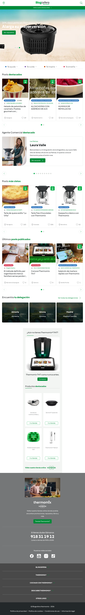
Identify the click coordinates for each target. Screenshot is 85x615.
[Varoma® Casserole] (51, 402)
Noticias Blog (9, 265)
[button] (81, 3)
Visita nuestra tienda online (41, 7)
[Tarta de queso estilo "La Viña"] (15, 197)
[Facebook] (31, 556)
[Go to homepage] (42, 3)
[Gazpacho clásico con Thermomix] (70, 197)
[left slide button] (4, 48)
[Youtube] (39, 556)
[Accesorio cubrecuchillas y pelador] (33, 402)
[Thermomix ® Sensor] (51, 437)
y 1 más (19, 100)
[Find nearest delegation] (3, 3)
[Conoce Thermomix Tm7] (42, 255)
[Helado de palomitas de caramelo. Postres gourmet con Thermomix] (15, 91)
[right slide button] (10, 48)
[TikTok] (53, 556)
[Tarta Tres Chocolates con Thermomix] (42, 197)
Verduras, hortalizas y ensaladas (41, 100)
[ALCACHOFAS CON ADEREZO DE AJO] (42, 91)
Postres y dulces (10, 207)
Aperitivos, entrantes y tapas (67, 265)
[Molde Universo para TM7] (33, 437)
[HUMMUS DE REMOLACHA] (70, 91)
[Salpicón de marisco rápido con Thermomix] (70, 255)
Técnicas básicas (10, 100)
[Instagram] (46, 556)
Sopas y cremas (64, 207)
